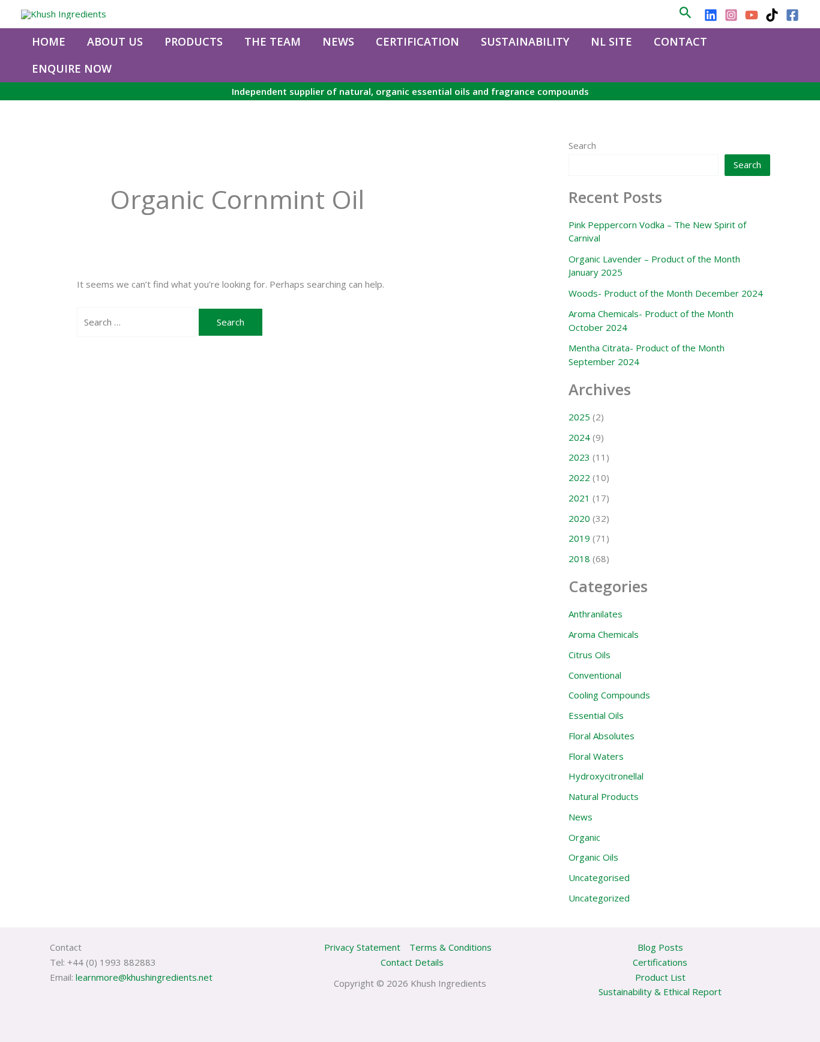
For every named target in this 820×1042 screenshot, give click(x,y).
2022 (579, 477)
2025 (579, 417)
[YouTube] (751, 15)
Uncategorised (599, 877)
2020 (579, 518)
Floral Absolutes (601, 736)
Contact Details (412, 962)
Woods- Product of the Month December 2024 (665, 293)
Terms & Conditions (450, 947)
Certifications (660, 962)
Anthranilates (595, 614)
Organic (584, 837)
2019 (579, 538)
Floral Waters (596, 756)
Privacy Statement (362, 947)
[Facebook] (792, 15)
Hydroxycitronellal (606, 776)
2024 (579, 437)
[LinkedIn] (710, 15)
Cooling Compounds (609, 695)
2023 (579, 457)
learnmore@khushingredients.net (144, 977)
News (580, 817)
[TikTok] (772, 15)
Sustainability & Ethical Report (660, 992)
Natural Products (603, 796)
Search (582, 145)
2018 (579, 559)
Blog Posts (660, 947)
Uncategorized (599, 898)
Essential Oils (596, 715)
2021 (579, 498)
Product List (660, 977)
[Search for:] (138, 322)
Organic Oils (593, 857)
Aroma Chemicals (603, 634)
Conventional (594, 675)
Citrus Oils (589, 655)
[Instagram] (731, 15)
